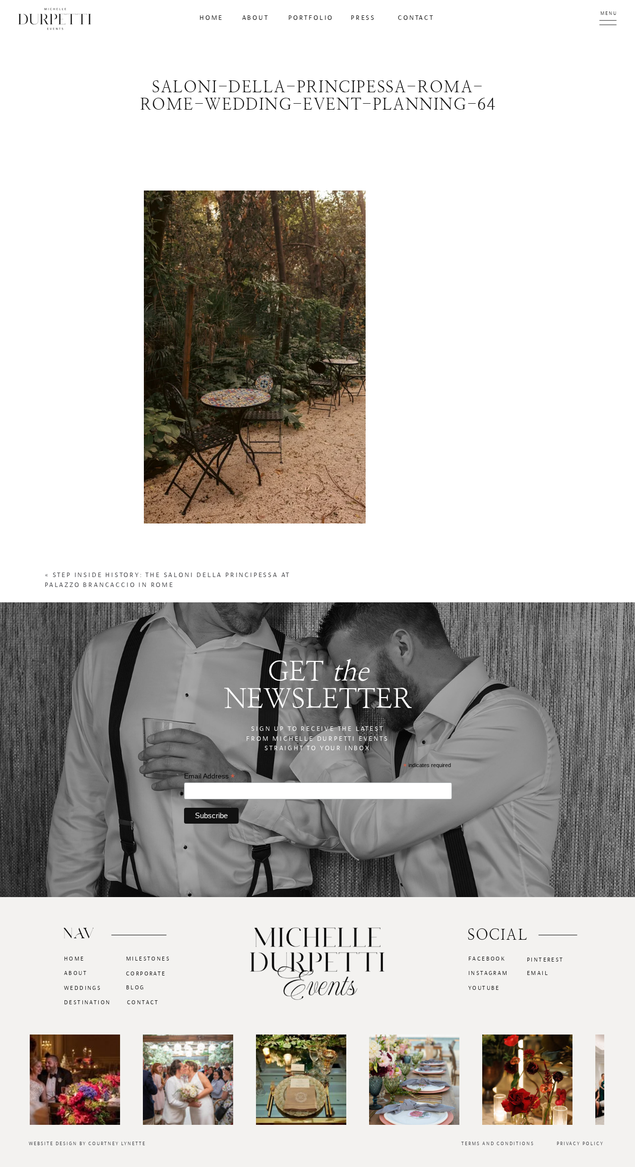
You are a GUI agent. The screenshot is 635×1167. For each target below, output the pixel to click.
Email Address (209, 776)
